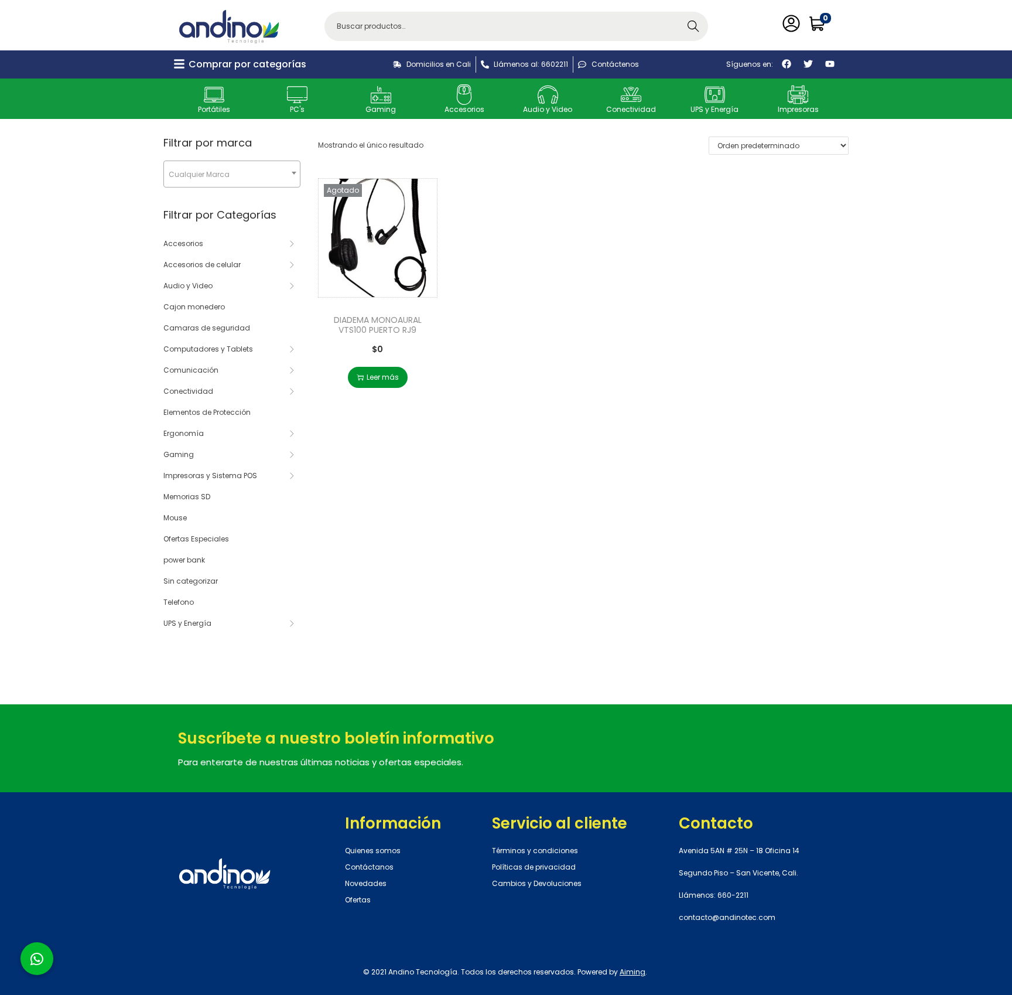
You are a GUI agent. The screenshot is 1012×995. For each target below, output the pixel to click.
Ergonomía (183, 433)
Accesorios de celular (202, 265)
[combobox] (231, 174)
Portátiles (214, 109)
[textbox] (232, 174)
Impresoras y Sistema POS (210, 476)
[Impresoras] (798, 94)
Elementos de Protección (207, 412)
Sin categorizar (190, 581)
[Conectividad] (631, 94)
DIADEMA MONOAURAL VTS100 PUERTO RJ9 (378, 325)
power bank (184, 560)
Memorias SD (186, 497)
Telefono (178, 602)
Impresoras (798, 109)
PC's (297, 109)
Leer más (383, 377)
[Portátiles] (214, 94)
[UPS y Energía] (715, 94)
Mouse (175, 518)
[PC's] (297, 94)
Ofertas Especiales (196, 539)
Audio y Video (547, 109)
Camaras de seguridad (206, 328)
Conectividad (631, 109)
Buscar (693, 26)
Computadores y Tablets (208, 349)
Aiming (632, 972)
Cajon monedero (194, 307)
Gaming (380, 109)
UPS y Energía (714, 109)
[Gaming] (381, 94)
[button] (36, 958)
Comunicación (190, 370)
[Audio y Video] (548, 94)
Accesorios (464, 109)
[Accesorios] (464, 94)
